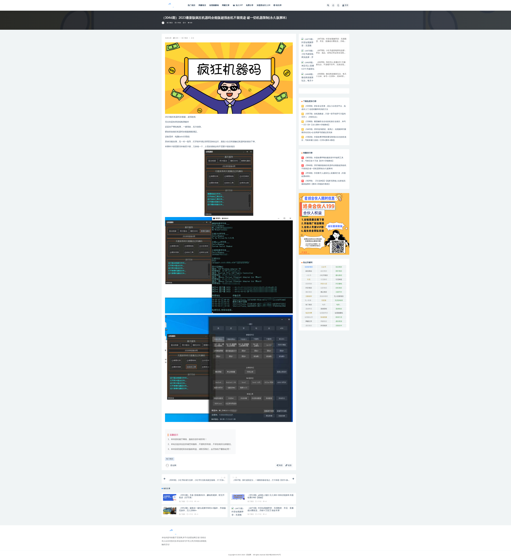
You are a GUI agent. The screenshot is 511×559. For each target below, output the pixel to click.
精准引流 (339, 317)
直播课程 (324, 309)
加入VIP (239, 5)
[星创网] (163, 22)
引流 (308, 279)
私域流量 (324, 317)
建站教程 (339, 275)
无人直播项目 (339, 296)
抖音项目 (309, 288)
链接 (289, 465)
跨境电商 (324, 325)
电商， (338, 304)
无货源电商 (339, 300)
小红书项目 (324, 275)
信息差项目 (309, 267)
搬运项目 (324, 292)
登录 (346, 5)
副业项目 (324, 271)
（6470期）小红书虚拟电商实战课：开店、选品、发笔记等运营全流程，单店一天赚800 (331, 53)
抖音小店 (324, 283)
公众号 (323, 267)
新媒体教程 (324, 296)
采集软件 (339, 325)
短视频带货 (324, 313)
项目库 (279, 5)
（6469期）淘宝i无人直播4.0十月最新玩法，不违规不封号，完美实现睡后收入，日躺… (331, 64)
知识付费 (309, 313)
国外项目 (339, 271)
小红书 (308, 275)
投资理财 (309, 283)
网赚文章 (226, 5)
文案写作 (339, 292)
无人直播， (309, 300)
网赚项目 (202, 5)
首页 (176, 38)
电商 (323, 304)
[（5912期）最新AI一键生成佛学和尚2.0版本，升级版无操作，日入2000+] (169, 510)
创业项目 (339, 267)
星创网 (173, 465)
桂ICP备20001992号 (273, 555)
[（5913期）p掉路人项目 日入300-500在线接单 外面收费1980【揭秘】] (238, 497)
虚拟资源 (339, 321)
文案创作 (309, 296)
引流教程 (324, 279)
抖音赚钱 (339, 283)
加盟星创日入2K (264, 5)
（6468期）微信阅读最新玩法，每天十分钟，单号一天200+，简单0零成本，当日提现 (331, 76)
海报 (280, 465)
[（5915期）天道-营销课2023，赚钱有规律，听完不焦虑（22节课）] (169, 497)
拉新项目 (324, 288)
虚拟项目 (309, 325)
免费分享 (250, 5)
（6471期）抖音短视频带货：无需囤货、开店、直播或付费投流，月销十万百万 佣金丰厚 (331, 41)
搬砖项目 (309, 292)
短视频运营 (309, 317)
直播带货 (309, 309)
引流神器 (339, 279)
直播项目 (339, 309)
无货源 (323, 300)
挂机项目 (339, 288)
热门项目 (191, 5)
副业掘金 (309, 271)
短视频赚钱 (214, 5)
